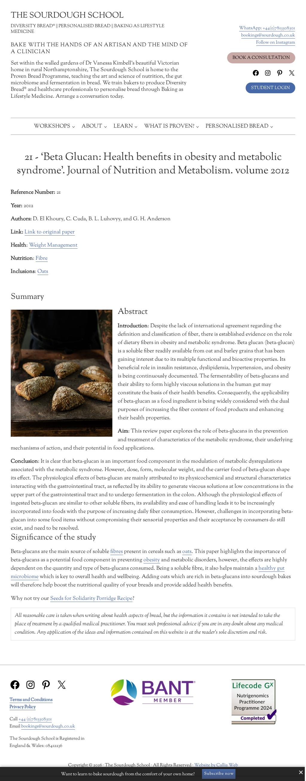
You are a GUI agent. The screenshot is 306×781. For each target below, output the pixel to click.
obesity (151, 560)
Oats (42, 271)
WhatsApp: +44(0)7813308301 (267, 28)
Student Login (270, 88)
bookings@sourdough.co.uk (268, 35)
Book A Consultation (261, 57)
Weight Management (53, 245)
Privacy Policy (23, 707)
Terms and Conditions (31, 699)
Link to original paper (50, 232)
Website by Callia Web (216, 765)
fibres (116, 551)
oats (187, 551)
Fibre (42, 258)
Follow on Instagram (275, 42)
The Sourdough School (67, 16)
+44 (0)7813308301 (35, 719)
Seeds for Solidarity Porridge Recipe (91, 598)
